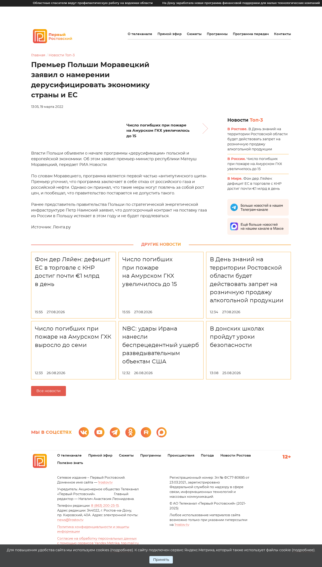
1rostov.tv (105, 482)
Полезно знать (70, 463)
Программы (217, 34)
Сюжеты (194, 34)
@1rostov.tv (70, 520)
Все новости (48, 391)
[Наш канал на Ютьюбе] (99, 432)
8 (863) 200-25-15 (105, 505)
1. (182, 524)
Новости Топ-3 (62, 55)
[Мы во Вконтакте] (84, 432)
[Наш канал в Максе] (161, 432)
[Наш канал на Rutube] (146, 432)
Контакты (282, 34)
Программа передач (251, 34)
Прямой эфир (169, 34)
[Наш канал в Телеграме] (115, 432)
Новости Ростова (235, 455)
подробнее (121, 550)
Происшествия (181, 455)
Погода (207, 455)
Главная (38, 55)
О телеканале (140, 34)
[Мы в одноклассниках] (130, 432)
